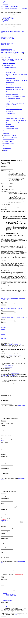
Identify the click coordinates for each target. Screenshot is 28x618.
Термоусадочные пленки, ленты (13, 115)
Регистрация (10, 9)
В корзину (3, 170)
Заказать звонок (24, 8)
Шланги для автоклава (11, 126)
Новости (5, 2)
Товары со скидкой (7, 152)
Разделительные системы (9, 143)
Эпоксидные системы (8, 65)
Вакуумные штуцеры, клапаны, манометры (16, 120)
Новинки (5, 150)
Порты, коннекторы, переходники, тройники (16, 106)
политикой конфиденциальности (9, 375)
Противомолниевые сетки (9, 145)
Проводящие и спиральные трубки (14, 109)
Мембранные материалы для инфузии (15, 118)
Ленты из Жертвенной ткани (12, 84)
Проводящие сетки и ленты (12, 101)
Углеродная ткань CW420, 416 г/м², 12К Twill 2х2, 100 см (14, 317)
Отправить (3, 420)
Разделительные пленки (11, 91)
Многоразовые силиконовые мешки (11, 130)
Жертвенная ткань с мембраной (13, 87)
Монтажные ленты (10, 113)
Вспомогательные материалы (10, 69)
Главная (2, 52)
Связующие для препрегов (9, 67)
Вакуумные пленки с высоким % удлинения (16, 80)
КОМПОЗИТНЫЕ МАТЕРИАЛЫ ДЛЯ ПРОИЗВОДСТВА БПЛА (12, 60)
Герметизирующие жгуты (12, 94)
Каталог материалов (8, 17)
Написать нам (14, 8)
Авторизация (4, 9)
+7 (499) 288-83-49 (13, 6)
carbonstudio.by (8, 367)
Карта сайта (3, 338)
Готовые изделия (7, 148)
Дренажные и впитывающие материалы (15, 96)
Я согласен (3, 616)
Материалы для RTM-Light (9, 135)
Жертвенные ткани (10, 82)
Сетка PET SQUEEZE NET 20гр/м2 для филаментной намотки (15, 104)
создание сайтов (15, 373)
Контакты (5, 4)
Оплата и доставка (7, 21)
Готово (21, 521)
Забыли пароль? (4, 520)
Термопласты (6, 133)
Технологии (6, 19)
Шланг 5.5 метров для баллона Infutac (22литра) (12, 308)
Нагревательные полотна (12, 128)
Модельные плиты (7, 141)
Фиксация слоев (10, 53)
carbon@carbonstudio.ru (6, 8)
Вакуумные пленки (10, 72)
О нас (4, 1)
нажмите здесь (18, 614)
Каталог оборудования (8, 18)
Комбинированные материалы (13, 98)
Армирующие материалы (9, 63)
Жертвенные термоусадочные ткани (14, 89)
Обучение (5, 20)
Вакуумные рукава (10, 78)
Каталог (5, 593)
